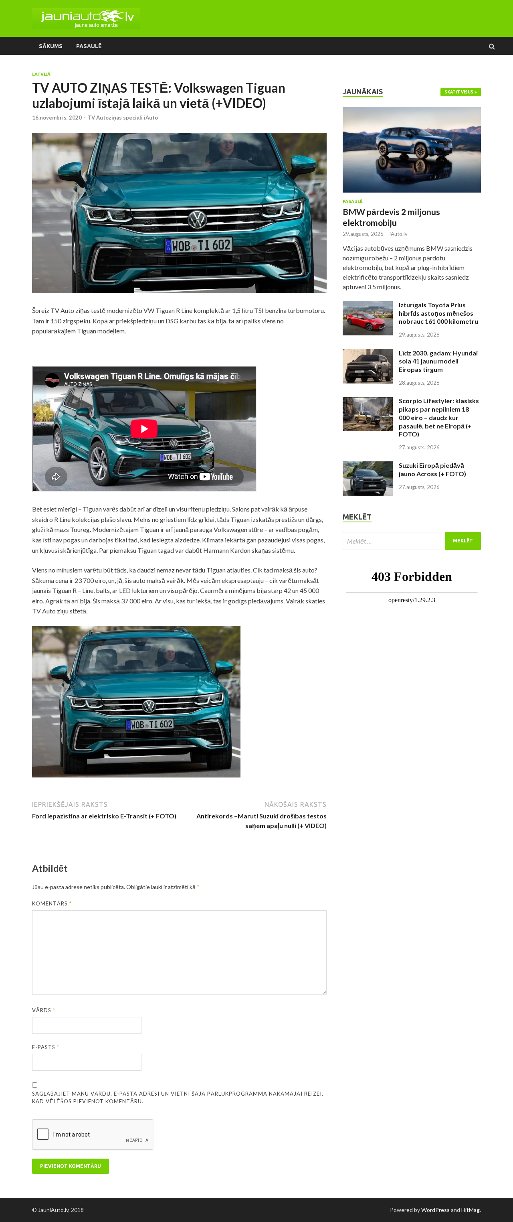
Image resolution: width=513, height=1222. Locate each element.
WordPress (435, 1209)
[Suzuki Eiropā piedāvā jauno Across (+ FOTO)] (368, 466)
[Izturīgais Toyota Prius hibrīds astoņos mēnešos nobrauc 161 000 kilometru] (368, 305)
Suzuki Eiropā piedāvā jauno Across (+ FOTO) (432, 469)
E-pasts (45, 1047)
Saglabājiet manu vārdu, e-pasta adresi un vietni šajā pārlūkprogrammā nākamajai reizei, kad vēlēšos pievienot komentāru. (177, 1097)
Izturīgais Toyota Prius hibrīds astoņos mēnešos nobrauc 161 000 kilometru (438, 313)
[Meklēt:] (412, 541)
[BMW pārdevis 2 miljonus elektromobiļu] (412, 111)
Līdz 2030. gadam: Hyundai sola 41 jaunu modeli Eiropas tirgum (438, 361)
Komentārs (52, 903)
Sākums (51, 46)
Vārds (43, 1010)
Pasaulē (88, 46)
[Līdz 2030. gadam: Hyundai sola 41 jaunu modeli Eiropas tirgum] (368, 353)
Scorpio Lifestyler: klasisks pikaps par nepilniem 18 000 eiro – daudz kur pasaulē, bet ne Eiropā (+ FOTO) (439, 417)
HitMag (470, 1209)
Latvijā (41, 74)
